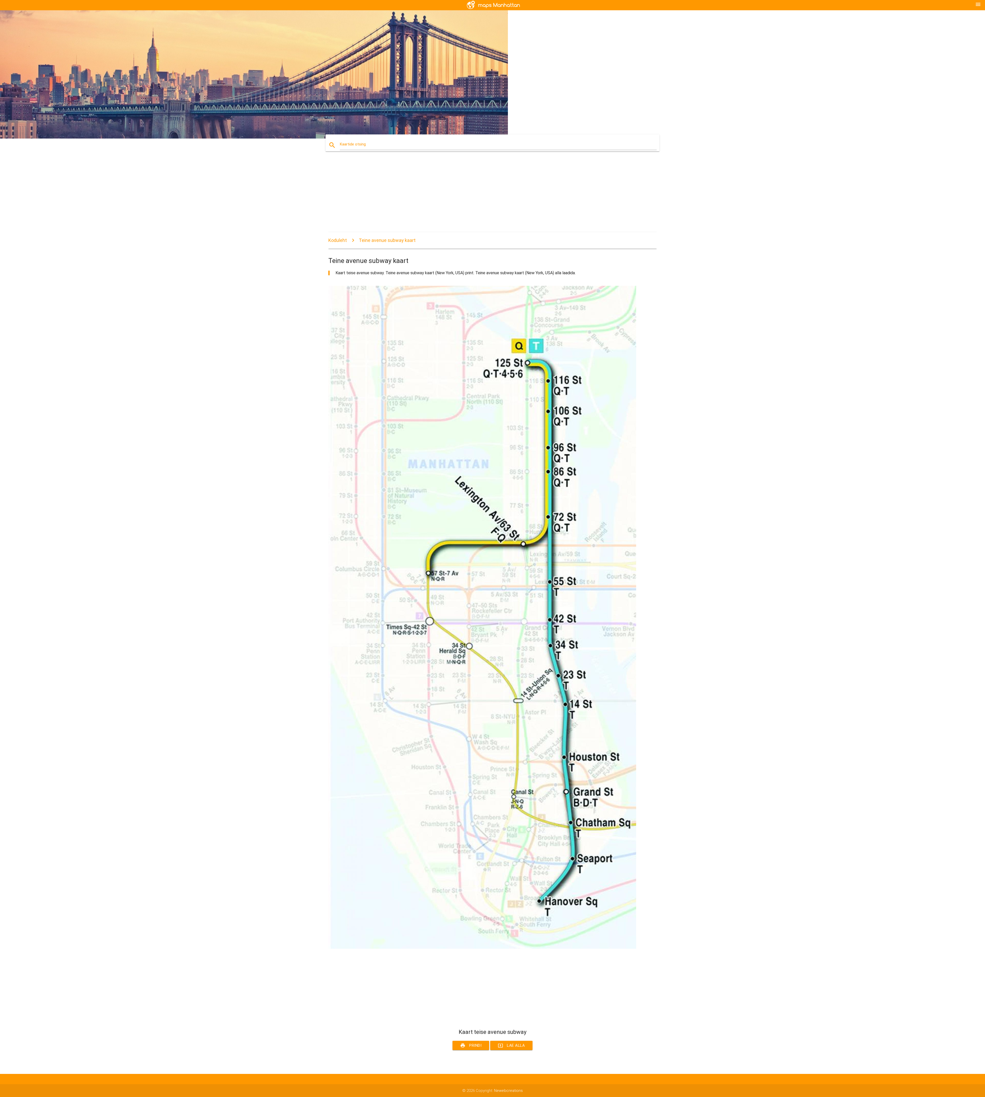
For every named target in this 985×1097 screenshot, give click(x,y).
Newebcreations (508, 1090)
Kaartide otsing (353, 144)
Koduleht (337, 240)
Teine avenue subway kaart (387, 240)
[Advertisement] (482, 196)
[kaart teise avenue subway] (482, 947)
